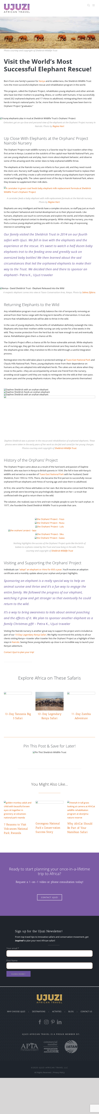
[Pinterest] (53, 1022)
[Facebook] (40, 1022)
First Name (12, 960)
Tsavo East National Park (78, 359)
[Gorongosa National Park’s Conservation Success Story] (49, 810)
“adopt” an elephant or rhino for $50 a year (40, 569)
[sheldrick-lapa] (22, 530)
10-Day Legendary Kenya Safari (30, 634)
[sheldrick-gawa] (49, 537)
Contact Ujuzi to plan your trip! (19, 652)
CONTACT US (86, 1011)
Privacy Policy (59, 1072)
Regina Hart (58, 126)
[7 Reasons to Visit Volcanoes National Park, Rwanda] (18, 810)
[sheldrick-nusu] (49, 522)
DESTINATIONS (38, 1011)
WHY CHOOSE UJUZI (16, 1011)
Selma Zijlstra (88, 292)
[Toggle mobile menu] (93, 5)
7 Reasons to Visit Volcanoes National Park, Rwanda (16, 829)
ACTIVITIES (56, 1011)
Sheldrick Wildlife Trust (65, 448)
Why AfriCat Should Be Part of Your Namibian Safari (79, 828)
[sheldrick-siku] (49, 534)
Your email (12, 948)
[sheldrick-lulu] (49, 526)
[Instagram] (46, 1022)
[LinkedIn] (59, 1022)
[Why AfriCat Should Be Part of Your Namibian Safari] (81, 810)
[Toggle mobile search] (88, 5)
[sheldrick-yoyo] (49, 519)
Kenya (42, 81)
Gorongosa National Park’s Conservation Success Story (48, 828)
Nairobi (15, 642)
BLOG (71, 1011)
